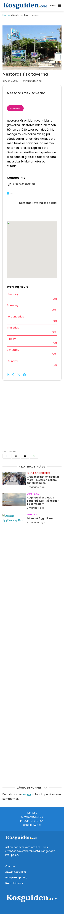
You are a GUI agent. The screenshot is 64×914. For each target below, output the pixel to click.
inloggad (28, 794)
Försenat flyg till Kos (40, 518)
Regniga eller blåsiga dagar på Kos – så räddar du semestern (42, 500)
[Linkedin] (8, 374)
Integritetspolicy (32, 821)
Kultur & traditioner (38, 473)
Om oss (32, 813)
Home (6, 15)
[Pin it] (13, 374)
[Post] (18, 374)
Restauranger (15, 108)
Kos (11, 193)
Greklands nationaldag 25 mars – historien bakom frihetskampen (43, 480)
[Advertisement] (32, 413)
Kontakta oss (32, 825)
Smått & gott (34, 493)
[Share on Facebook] (24, 374)
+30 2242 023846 (24, 184)
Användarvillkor (32, 817)
